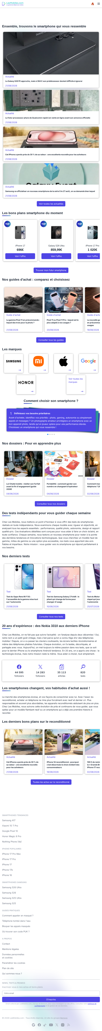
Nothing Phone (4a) (12, 841)
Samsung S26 (9, 892)
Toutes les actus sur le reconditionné (51, 782)
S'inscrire (51, 999)
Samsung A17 (8, 820)
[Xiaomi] (38, 363)
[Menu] (98, 3)
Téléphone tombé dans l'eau (16, 921)
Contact (6, 943)
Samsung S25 (9, 903)
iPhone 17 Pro (9, 859)
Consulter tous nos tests (51, 616)
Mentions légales (10, 949)
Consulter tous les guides (51, 340)
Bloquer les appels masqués (16, 926)
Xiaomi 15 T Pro (10, 825)
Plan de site (8, 968)
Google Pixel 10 (10, 831)
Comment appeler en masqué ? (17, 915)
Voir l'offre (20, 256)
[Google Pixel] (88, 363)
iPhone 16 (7, 875)
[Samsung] (13, 363)
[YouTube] (51, 1024)
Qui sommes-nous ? (12, 973)
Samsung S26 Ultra (11, 887)
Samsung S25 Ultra (11, 898)
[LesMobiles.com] (12, 4)
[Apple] (63, 363)
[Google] (33, 1024)
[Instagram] (62, 1024)
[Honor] (26, 384)
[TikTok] (45, 1024)
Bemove (63, 1018)
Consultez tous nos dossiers (51, 503)
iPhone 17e (7, 869)
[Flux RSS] (68, 1024)
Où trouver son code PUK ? (15, 931)
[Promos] (92, 3)
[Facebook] (39, 1024)
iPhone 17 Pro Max (11, 854)
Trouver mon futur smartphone (51, 270)
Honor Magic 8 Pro (11, 836)
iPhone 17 (7, 864)
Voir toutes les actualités (51, 203)
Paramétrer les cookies (13, 963)
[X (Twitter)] (56, 1024)
